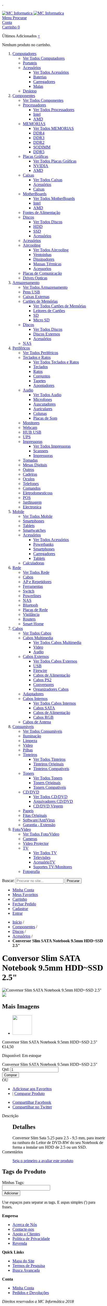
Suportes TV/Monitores (52, 867)
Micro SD (41, 320)
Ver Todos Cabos (37, 633)
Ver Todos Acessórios (51, 72)
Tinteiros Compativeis (51, 768)
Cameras (30, 839)
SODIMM (41, 147)
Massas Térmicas (47, 264)
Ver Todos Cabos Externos (55, 661)
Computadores (24, 53)
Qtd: (5, 1069)
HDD (38, 226)
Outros (28, 469)
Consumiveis (23, 726)
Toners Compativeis (49, 787)
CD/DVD (31, 792)
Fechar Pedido (24, 904)
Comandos (32, 488)
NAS (27, 343)
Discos (28, 217)
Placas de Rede (35, 610)
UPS (27, 437)
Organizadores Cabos (51, 689)
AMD (38, 119)
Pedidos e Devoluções (30, 1292)
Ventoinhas (42, 254)
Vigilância (31, 614)
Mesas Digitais (35, 465)
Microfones (42, 399)
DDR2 (38, 142)
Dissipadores (43, 259)
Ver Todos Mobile (37, 516)
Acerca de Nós (24, 1224)
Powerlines (32, 596)
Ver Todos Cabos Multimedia (57, 642)
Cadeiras (30, 474)
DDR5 (38, 152)
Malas (38, 86)
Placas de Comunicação (42, 273)
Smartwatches (34, 530)
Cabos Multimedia (38, 638)
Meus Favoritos (25, 894)
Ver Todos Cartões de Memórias (59, 306)
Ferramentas (33, 586)
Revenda (19, 1243)
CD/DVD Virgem (48, 806)
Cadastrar (20, 908)
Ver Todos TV (45, 853)
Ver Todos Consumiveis (42, 731)
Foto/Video (21, 829)
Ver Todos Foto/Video (41, 834)
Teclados (40, 367)
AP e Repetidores (37, 582)
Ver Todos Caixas (47, 180)
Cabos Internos (35, 698)
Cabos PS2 (42, 680)
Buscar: (8, 880)
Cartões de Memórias (40, 301)
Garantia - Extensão (39, 825)
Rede (16, 568)
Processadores (34, 105)
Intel (37, 114)
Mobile (18, 511)
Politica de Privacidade (31, 1238)
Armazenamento (25, 282)
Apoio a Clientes (26, 1234)
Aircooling (32, 245)
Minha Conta (23, 890)
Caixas (28, 175)
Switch (28, 591)
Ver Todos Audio (47, 395)
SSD (37, 231)
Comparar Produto (29, 1093)
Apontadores (43, 385)
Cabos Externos (36, 656)
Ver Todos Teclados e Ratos (56, 362)
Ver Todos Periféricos (40, 353)
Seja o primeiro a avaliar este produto (42, 1161)
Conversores (43, 684)
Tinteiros (30, 754)
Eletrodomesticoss (37, 493)
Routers (29, 619)
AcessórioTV (44, 862)
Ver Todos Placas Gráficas (54, 161)
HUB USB (32, 432)
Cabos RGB (43, 717)
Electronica (32, 507)
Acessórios (32, 67)
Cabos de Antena (37, 722)
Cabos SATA (44, 708)
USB (37, 666)
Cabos (28, 577)
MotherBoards (34, 194)
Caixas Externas (36, 296)
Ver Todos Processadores (53, 109)
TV (26, 848)
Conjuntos (41, 376)
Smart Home (33, 624)
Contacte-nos (23, 1229)
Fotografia (31, 871)
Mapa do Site (23, 1261)
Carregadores (44, 81)
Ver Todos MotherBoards (54, 198)
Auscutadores (44, 404)
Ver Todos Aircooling (51, 250)
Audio (28, 390)
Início (17, 922)
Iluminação (32, 736)
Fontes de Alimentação (41, 212)
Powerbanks (43, 544)
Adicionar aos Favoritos (32, 1089)
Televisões (41, 857)
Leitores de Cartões (49, 310)
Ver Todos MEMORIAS (53, 128)
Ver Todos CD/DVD (50, 797)
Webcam (30, 427)
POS (27, 497)
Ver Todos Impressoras (52, 446)
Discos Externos (46, 334)
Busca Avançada (26, 1270)
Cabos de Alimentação (51, 675)
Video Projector (36, 843)
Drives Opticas (35, 278)
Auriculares (42, 409)
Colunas (40, 413)
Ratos (38, 371)
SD (36, 315)
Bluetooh (30, 605)
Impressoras (32, 441)
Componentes (23, 95)
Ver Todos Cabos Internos (54, 703)
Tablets (29, 525)
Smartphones (33, 521)
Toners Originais (47, 782)
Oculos (29, 479)
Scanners (40, 451)
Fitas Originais (35, 815)
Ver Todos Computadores (44, 58)
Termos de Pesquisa (28, 1265)
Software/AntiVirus (39, 820)
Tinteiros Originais (48, 764)
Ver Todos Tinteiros (49, 759)
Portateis (30, 63)
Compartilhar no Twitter (32, 1107)
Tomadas (30, 460)
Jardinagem (32, 502)
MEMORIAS (34, 124)
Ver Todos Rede (36, 572)
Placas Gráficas (35, 156)
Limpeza (30, 740)
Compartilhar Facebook (31, 1102)
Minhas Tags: (13, 1182)
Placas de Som (45, 418)
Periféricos (21, 348)
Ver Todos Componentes (43, 100)
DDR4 (38, 133)
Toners (28, 773)
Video (38, 647)
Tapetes (39, 381)
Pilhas (28, 750)
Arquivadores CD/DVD (53, 801)
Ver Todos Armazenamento (45, 287)
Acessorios (42, 268)
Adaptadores (33, 694)
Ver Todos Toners (47, 778)
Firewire (40, 670)
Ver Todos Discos (47, 222)
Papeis (28, 811)
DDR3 (38, 138)
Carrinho (19, 899)
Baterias (39, 77)
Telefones (31, 483)
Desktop (30, 91)
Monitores (31, 423)
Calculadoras (33, 563)
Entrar (17, 913)
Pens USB (31, 292)
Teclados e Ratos (37, 357)
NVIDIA (40, 166)
